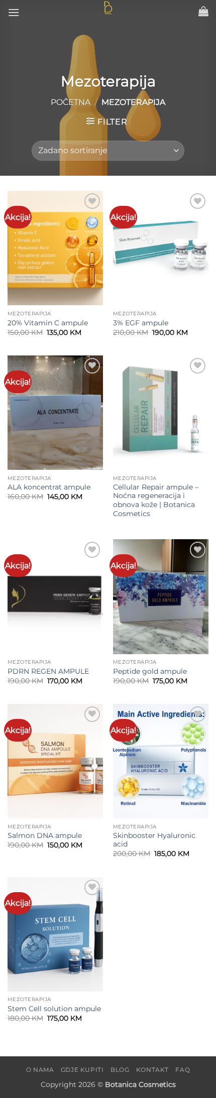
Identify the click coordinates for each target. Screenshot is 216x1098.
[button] (14, 12)
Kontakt (152, 1069)
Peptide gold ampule (150, 671)
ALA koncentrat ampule (49, 487)
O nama (40, 1069)
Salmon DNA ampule (45, 835)
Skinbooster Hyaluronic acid (154, 839)
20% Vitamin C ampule (48, 323)
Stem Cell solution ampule (54, 1009)
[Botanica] (108, 8)
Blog (120, 1069)
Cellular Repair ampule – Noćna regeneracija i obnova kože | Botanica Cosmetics (155, 500)
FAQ (182, 1069)
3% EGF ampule (140, 323)
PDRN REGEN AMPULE (48, 671)
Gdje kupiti (82, 1069)
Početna (70, 102)
